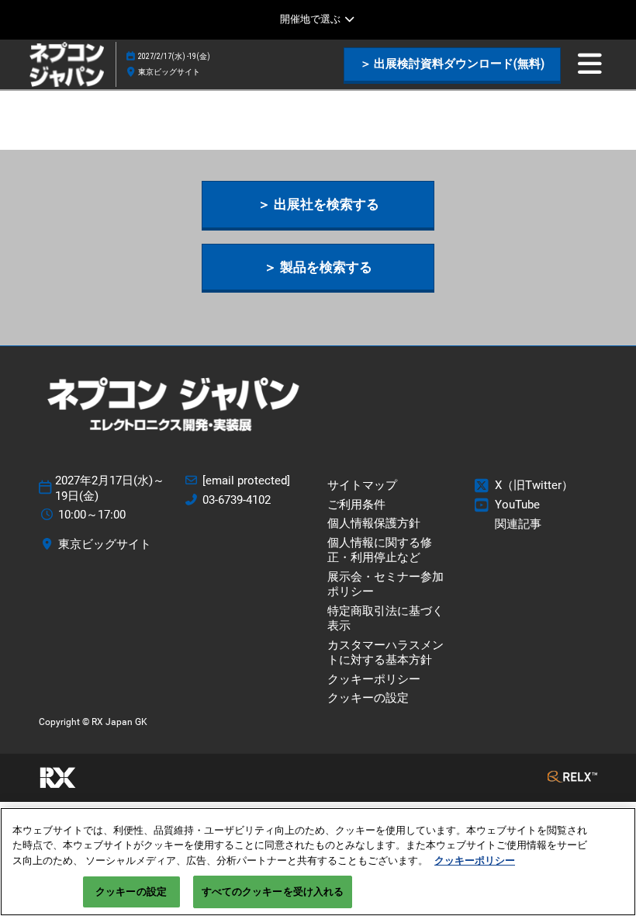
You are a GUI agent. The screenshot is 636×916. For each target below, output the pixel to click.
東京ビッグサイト (169, 72)
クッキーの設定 (131, 891)
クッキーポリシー (474, 860)
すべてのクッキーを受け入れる (273, 891)
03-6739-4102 (236, 500)
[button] (452, 64)
